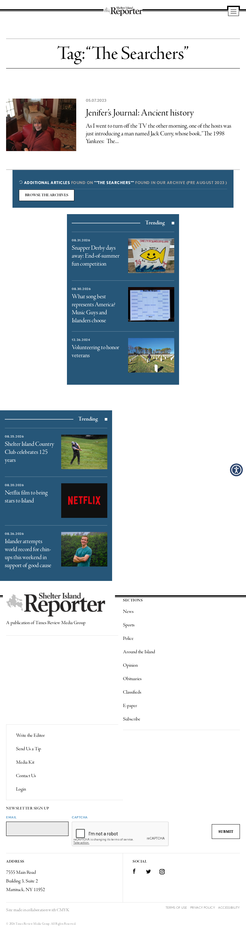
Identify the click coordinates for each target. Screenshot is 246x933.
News (128, 611)
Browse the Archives (46, 195)
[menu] (233, 12)
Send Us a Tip (28, 749)
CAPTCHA (80, 817)
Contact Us (26, 776)
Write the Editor (30, 735)
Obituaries (132, 679)
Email (11, 817)
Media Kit (25, 762)
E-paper (130, 706)
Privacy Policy (202, 907)
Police (128, 638)
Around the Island (139, 652)
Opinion (130, 665)
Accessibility (229, 907)
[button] (236, 469)
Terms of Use (176, 907)
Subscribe (131, 719)
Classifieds (132, 692)
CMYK (63, 910)
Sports (129, 625)
